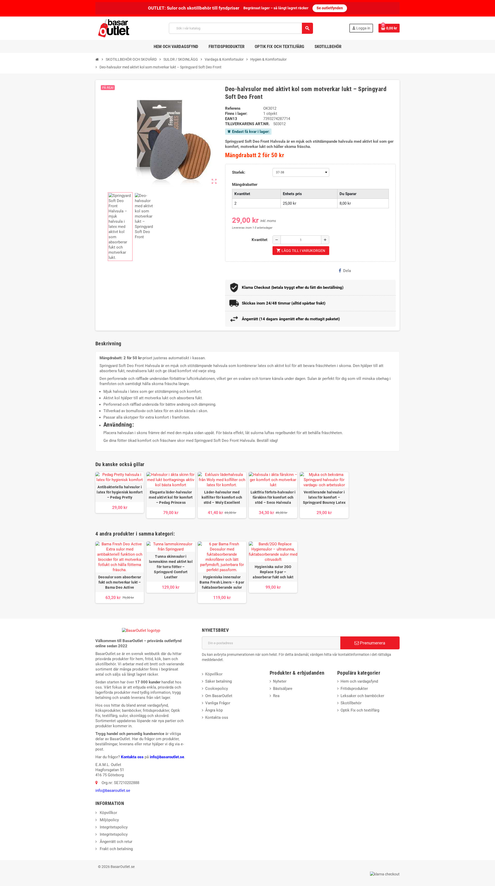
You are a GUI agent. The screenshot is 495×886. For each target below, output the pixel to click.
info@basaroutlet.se (167, 757)
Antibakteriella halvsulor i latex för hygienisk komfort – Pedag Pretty (120, 492)
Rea (276, 695)
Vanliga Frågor (217, 703)
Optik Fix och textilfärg (360, 710)
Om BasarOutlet (218, 695)
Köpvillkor (213, 674)
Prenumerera (372, 642)
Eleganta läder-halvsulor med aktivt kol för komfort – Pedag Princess (171, 497)
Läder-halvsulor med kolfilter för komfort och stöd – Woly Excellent (222, 497)
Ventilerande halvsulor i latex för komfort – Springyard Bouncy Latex (324, 497)
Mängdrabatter (244, 184)
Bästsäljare (282, 688)
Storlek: (238, 172)
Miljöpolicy (109, 820)
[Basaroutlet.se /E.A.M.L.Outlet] (114, 28)
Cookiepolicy (216, 688)
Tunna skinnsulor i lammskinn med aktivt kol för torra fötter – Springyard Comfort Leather (171, 566)
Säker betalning (218, 681)
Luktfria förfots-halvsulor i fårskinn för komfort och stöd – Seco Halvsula (273, 497)
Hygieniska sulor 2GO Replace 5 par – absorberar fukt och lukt (273, 572)
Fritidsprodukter (354, 688)
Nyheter (279, 681)
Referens (233, 108)
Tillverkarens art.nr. (247, 124)
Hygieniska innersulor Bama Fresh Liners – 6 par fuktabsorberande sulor (222, 582)
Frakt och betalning (116, 849)
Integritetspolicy (113, 827)
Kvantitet (259, 239)
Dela (347, 270)
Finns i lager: (236, 113)
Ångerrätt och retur (115, 841)
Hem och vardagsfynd (359, 681)
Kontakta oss (132, 757)
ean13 (231, 118)
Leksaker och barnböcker (362, 695)
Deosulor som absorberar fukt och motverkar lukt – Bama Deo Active (119, 582)
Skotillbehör (351, 703)
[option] (119, 572)
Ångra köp (214, 710)
